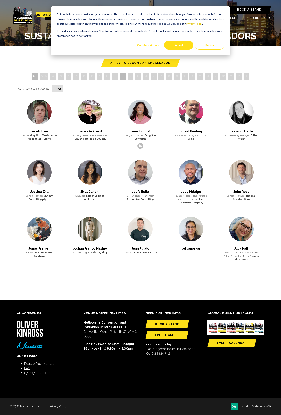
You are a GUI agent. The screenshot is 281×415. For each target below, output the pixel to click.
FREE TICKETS (167, 335)
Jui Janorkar (191, 248)
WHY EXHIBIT (232, 18)
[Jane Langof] (140, 112)
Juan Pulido (140, 248)
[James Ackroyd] (90, 112)
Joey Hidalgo (191, 192)
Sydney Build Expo (37, 373)
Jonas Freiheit (39, 248)
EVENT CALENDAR (232, 342)
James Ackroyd (90, 131)
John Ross (241, 192)
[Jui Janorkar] (191, 229)
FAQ (27, 368)
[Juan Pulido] (140, 229)
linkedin (140, 146)
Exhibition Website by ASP (255, 406)
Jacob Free (39, 131)
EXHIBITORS (261, 18)
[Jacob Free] (39, 112)
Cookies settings (148, 45)
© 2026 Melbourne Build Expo (28, 406)
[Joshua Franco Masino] (90, 229)
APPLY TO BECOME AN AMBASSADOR (140, 62)
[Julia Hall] (241, 229)
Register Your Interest (39, 363)
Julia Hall (241, 248)
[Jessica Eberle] (241, 112)
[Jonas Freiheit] (39, 229)
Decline (209, 45)
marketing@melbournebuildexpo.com (171, 349)
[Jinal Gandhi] (90, 172)
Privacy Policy (194, 23)
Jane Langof (140, 131)
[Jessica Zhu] (39, 172)
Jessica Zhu (39, 192)
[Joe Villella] (140, 172)
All (35, 76)
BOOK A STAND (249, 9)
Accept (178, 45)
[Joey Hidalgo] (191, 172)
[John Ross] (241, 172)
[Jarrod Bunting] (191, 112)
